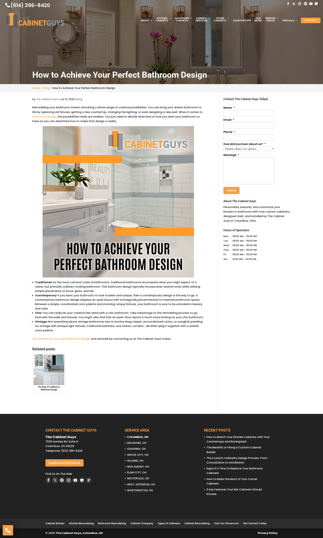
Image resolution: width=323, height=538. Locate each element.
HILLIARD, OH (135, 461)
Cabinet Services (201, 19)
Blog (79, 99)
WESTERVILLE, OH (138, 478)
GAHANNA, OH (136, 449)
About (145, 20)
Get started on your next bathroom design (61, 339)
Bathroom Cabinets (182, 19)
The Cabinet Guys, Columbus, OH (79, 533)
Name (229, 108)
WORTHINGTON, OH (140, 490)
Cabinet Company (141, 523)
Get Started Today (254, 523)
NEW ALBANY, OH (138, 467)
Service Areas (270, 19)
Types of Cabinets (168, 523)
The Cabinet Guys (47, 99)
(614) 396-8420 (30, 5)
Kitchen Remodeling (81, 523)
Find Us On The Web (58, 474)
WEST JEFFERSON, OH (141, 484)
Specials (288, 20)
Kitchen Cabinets (162, 19)
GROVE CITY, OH (138, 455)
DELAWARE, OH (136, 443)
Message (231, 155)
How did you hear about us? (244, 144)
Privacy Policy (268, 533)
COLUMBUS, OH (137, 437)
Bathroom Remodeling (112, 523)
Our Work (258, 19)
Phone (229, 132)
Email (228, 120)
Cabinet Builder (55, 523)
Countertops (242, 20)
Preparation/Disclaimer (64, 463)
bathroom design (44, 117)
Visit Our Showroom (226, 523)
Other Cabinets (220, 19)
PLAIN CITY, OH (136, 472)
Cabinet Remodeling (197, 523)
